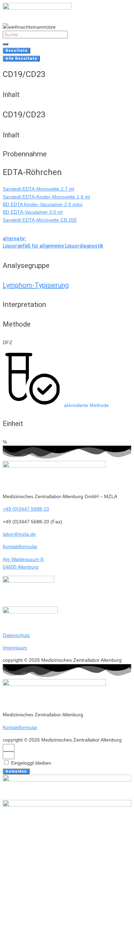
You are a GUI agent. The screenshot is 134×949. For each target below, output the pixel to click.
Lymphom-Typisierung (36, 285)
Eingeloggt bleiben (30, 763)
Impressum (15, 647)
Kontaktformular (20, 546)
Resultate (16, 50)
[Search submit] (5, 44)
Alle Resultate (21, 58)
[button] (56, 405)
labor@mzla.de (19, 534)
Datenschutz (16, 635)
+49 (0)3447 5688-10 (26, 509)
